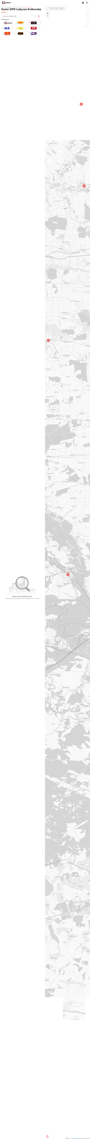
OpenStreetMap (74, 1138)
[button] (68, 574)
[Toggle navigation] (87, 2)
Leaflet (68, 1138)
